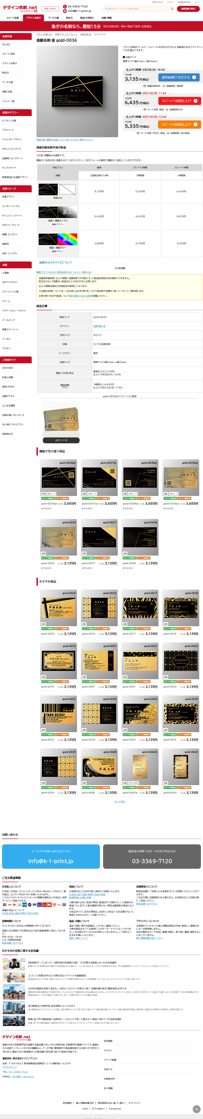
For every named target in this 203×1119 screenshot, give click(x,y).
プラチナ (6, 348)
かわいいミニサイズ (11, 149)
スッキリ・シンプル (11, 206)
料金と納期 (7, 377)
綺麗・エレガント (10, 234)
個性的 (5, 244)
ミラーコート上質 (10, 292)
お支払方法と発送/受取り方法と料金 (20, 913)
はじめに (6, 44)
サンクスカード (9, 168)
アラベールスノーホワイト (14, 311)
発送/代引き (8, 387)
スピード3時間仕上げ (176, 124)
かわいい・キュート (11, 225)
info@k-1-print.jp (50, 861)
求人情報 (108, 1088)
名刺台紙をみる (64, 272)
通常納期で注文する (176, 77)
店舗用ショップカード (12, 158)
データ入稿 (53, 18)
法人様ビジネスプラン (13, 424)
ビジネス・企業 (9, 121)
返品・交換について (78, 938)
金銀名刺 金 (85, 34)
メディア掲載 (110, 1060)
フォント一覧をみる (82, 272)
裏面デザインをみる (46, 272)
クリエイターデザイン (12, 139)
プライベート (8, 130)
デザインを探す (33, 18)
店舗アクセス (8, 396)
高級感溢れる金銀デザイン (15, 177)
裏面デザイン (58, 224)
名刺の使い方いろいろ (13, 415)
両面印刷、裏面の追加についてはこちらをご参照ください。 (65, 140)
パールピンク (8, 320)
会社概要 (108, 1041)
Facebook (115, 1109)
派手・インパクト (9, 253)
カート (197, 2)
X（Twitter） (98, 1109)
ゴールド (6, 339)
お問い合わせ (157, 2)
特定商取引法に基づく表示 (111, 1103)
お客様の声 (109, 1079)
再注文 (69, 18)
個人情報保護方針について (149, 938)
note (85, 1109)
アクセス (108, 1050)
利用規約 (67, 1103)
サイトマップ (134, 1103)
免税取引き (7, 434)
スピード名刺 (12, 18)
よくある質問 (8, 406)
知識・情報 (107, 18)
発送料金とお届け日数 (80, 897)
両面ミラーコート (10, 329)
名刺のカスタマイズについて (55, 262)
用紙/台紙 (7, 92)
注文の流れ (7, 368)
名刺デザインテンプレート (66, 34)
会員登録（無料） (184, 2)
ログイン (170, 2)
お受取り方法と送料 (81, 296)
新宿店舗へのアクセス (146, 904)
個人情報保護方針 (85, 1103)
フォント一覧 (8, 101)
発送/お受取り (87, 18)
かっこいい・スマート (12, 216)
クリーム (6, 301)
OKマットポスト (10, 282)
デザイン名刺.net (44, 34)
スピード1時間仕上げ (176, 100)
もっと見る (120, 801)
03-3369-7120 (152, 861)
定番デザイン (8, 197)
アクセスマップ (10, 1067)
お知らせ (108, 1069)
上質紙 (5, 273)
